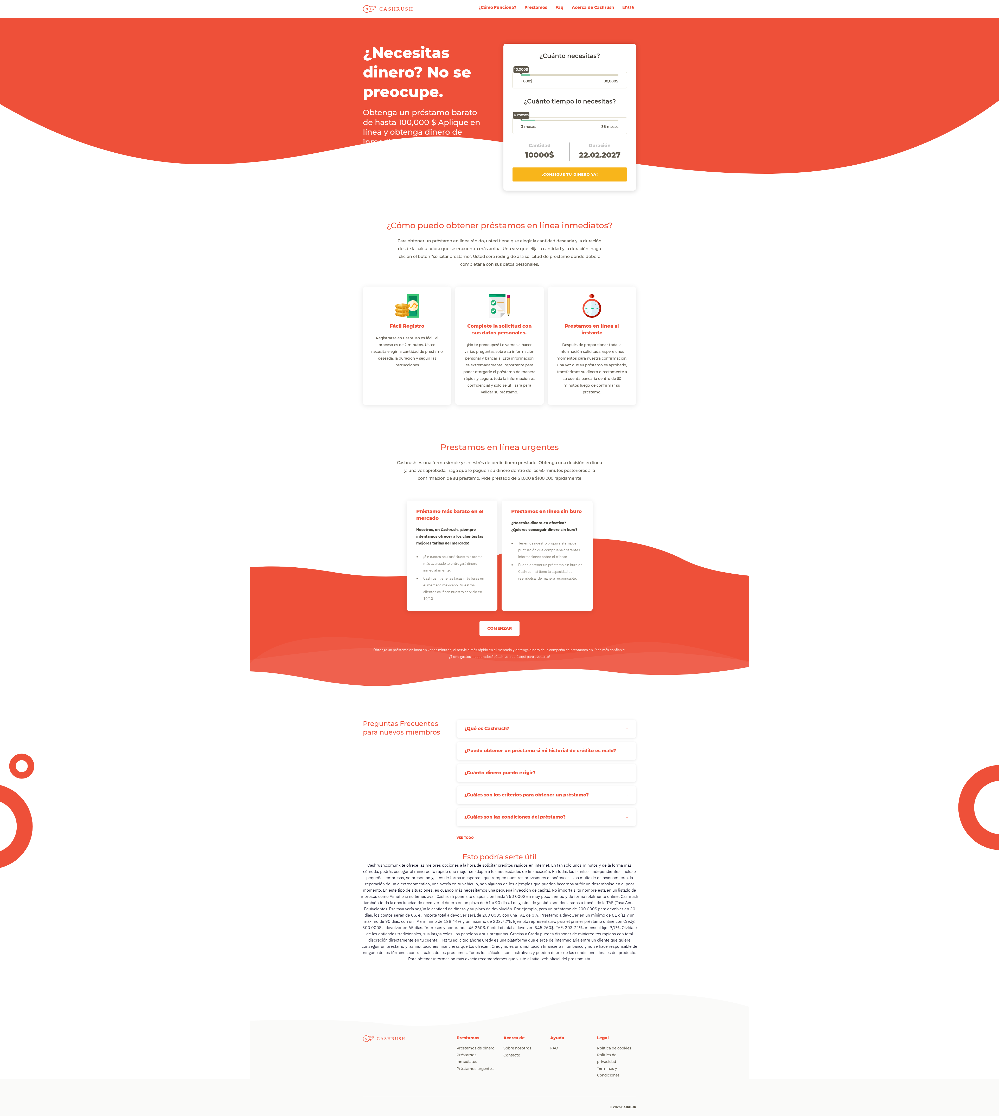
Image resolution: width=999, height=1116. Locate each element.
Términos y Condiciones (608, 1072)
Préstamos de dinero (476, 1048)
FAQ (554, 1048)
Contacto (511, 1055)
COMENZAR (499, 628)
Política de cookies (614, 1048)
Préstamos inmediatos (467, 1058)
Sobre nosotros (517, 1048)
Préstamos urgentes (475, 1069)
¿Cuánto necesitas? (569, 56)
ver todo (465, 837)
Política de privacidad (606, 1058)
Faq (559, 7)
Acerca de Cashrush (593, 7)
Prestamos (535, 7)
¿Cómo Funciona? (497, 7)
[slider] (521, 76)
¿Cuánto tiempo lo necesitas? (570, 102)
